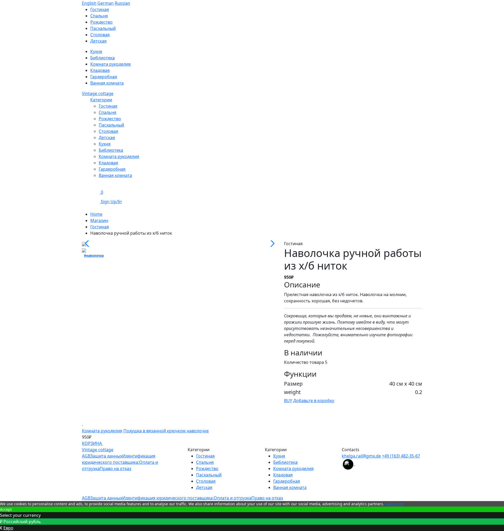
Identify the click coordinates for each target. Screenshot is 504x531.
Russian (122, 3)
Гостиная (99, 9)
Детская (98, 41)
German (105, 3)
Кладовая (100, 70)
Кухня (96, 51)
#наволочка (94, 255)
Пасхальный (103, 28)
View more (394, 503)
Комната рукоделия (110, 64)
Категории (101, 100)
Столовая (100, 35)
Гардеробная (103, 77)
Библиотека (102, 58)
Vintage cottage (97, 93)
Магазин (99, 220)
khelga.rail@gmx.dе (361, 456)
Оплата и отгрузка (232, 498)
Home (96, 214)
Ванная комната (107, 83)
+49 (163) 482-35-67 (401, 456)
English (89, 3)
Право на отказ (115, 468)
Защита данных (106, 456)
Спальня (99, 16)
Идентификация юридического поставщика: (168, 498)
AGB (86, 456)
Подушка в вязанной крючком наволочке (166, 431)
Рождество (101, 22)
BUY (288, 400)
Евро (8, 528)
